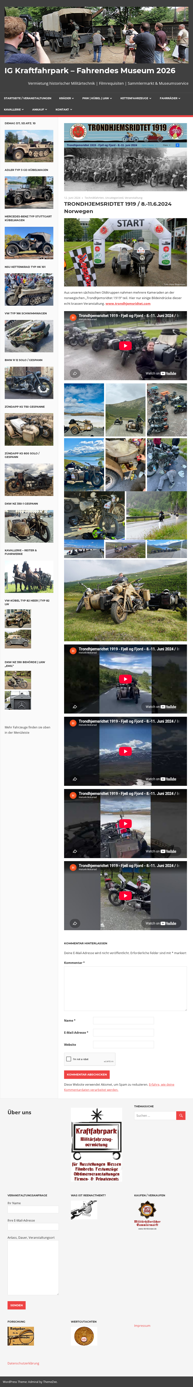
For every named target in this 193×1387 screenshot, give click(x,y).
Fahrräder (168, 98)
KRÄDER (65, 98)
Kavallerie (12, 109)
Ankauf (38, 109)
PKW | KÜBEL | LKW (95, 98)
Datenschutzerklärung (23, 1363)
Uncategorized (114, 198)
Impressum (142, 1326)
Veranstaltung (133, 198)
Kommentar (74, 963)
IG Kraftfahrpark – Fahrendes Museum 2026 (90, 70)
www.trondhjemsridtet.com (128, 303)
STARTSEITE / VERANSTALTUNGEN (27, 98)
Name (70, 1020)
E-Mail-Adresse (76, 1033)
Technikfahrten (94, 198)
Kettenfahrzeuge (134, 98)
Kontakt (62, 109)
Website (70, 1045)
